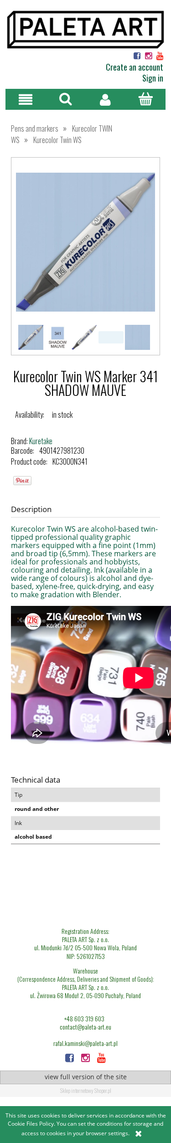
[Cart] (145, 99)
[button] (25, 99)
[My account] (106, 99)
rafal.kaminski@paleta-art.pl (85, 1043)
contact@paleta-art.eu (85, 1027)
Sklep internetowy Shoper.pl (85, 1090)
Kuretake (40, 441)
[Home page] (85, 28)
